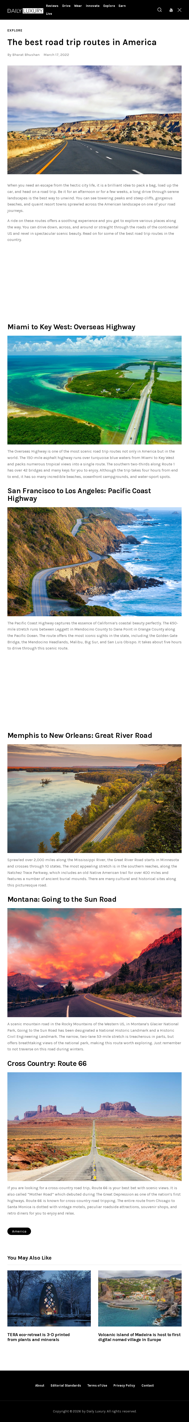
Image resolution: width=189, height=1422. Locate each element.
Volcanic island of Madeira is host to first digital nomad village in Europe (139, 1337)
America (19, 1231)
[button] (94, 119)
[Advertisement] (94, 281)
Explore (14, 30)
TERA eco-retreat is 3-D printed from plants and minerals (38, 1337)
